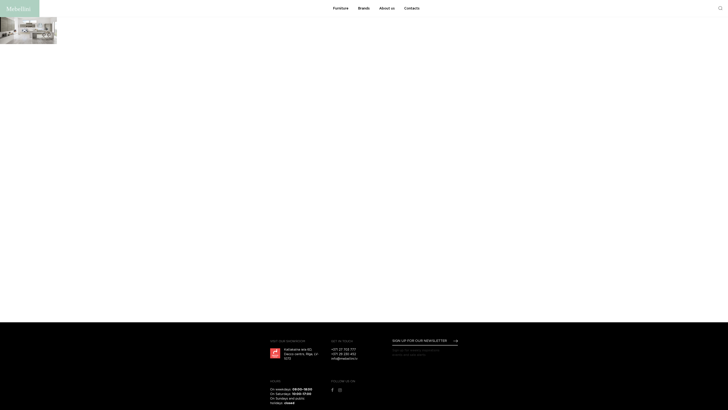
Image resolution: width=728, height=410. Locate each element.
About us (387, 8)
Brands (364, 8)
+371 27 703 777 (343, 349)
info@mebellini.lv (344, 358)
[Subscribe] (454, 341)
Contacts (412, 8)
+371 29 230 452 (343, 354)
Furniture (340, 8)
